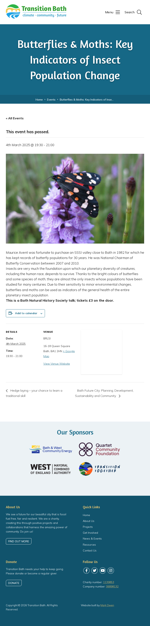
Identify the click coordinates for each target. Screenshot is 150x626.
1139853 (108, 582)
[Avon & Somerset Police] (75, 484)
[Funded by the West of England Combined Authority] (50, 469)
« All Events (15, 118)
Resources (89, 544)
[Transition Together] (99, 469)
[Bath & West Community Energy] (50, 449)
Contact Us (89, 550)
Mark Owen (107, 605)
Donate (13, 583)
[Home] (36, 16)
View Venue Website (56, 363)
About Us (88, 521)
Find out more (18, 541)
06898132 (112, 586)
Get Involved (90, 532)
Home (86, 515)
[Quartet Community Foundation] (99, 449)
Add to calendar (26, 313)
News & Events (92, 538)
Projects (88, 526)
